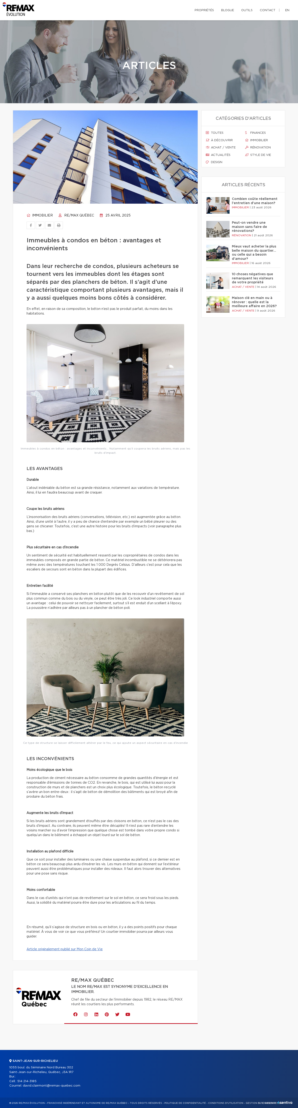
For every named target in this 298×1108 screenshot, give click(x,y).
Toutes (217, 132)
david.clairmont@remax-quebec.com (51, 1085)
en (287, 10)
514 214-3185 (27, 1081)
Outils (247, 10)
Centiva (285, 1102)
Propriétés (204, 10)
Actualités (220, 155)
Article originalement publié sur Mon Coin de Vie (65, 949)
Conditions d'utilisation (225, 1103)
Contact (267, 10)
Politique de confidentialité (185, 1103)
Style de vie (260, 155)
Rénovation (260, 147)
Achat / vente (223, 147)
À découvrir (221, 140)
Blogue (227, 10)
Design (216, 162)
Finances (257, 132)
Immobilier (42, 215)
